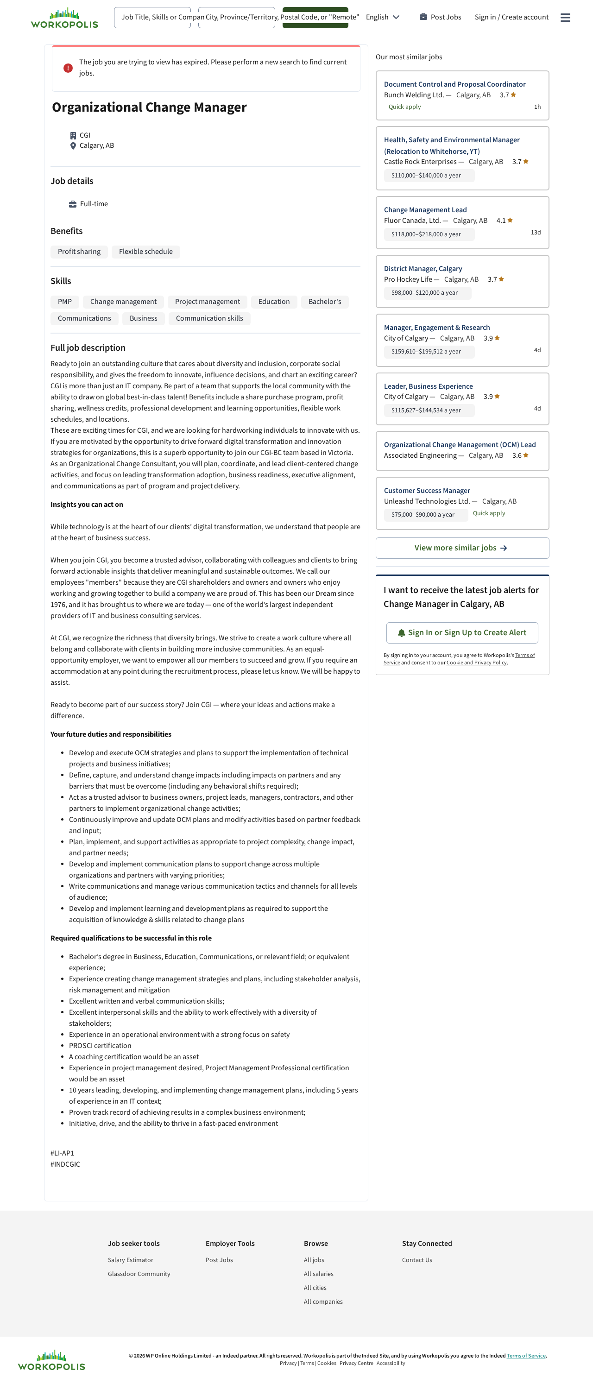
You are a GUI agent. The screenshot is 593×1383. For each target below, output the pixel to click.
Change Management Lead (425, 210)
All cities (315, 1288)
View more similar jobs (456, 548)
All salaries (319, 1274)
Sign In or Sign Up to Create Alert (467, 632)
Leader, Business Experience (428, 387)
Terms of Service (526, 1355)
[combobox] (152, 17)
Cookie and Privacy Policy (477, 662)
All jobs (314, 1260)
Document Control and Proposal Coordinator (455, 84)
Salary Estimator (130, 1260)
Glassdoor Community (139, 1274)
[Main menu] (565, 17)
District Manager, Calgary (423, 269)
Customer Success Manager (427, 491)
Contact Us (417, 1260)
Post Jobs (446, 17)
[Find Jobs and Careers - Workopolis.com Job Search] (64, 17)
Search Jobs (315, 17)
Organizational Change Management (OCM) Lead (460, 445)
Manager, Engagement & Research (437, 328)
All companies (323, 1302)
